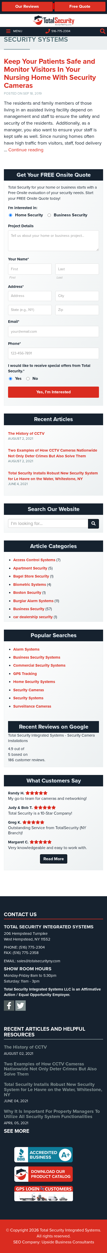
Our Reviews (27, 6)
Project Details (21, 226)
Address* (16, 286)
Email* (13, 321)
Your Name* (18, 259)
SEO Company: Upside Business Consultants (53, 1242)
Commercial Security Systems (39, 665)
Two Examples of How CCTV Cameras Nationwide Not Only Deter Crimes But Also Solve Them (52, 453)
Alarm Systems (26, 649)
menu (17, 31)
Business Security (28, 609)
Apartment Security (30, 568)
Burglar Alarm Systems (33, 601)
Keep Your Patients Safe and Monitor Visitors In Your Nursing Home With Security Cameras (50, 73)
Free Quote (79, 6)
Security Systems (28, 698)
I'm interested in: (22, 207)
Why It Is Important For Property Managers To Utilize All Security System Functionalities (52, 1113)
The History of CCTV (26, 433)
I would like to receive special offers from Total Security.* (49, 368)
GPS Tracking (25, 673)
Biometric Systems (29, 584)
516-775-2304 (60, 31)
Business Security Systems (36, 657)
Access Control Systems (34, 560)
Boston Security (27, 592)
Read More (53, 859)
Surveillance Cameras (32, 706)
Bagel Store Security (31, 576)
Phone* (14, 343)
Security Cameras (28, 690)
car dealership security (33, 617)
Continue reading (25, 150)
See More (16, 1131)
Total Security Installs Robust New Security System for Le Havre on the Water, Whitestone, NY (53, 476)
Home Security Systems (34, 681)
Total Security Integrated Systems (53, 20)
